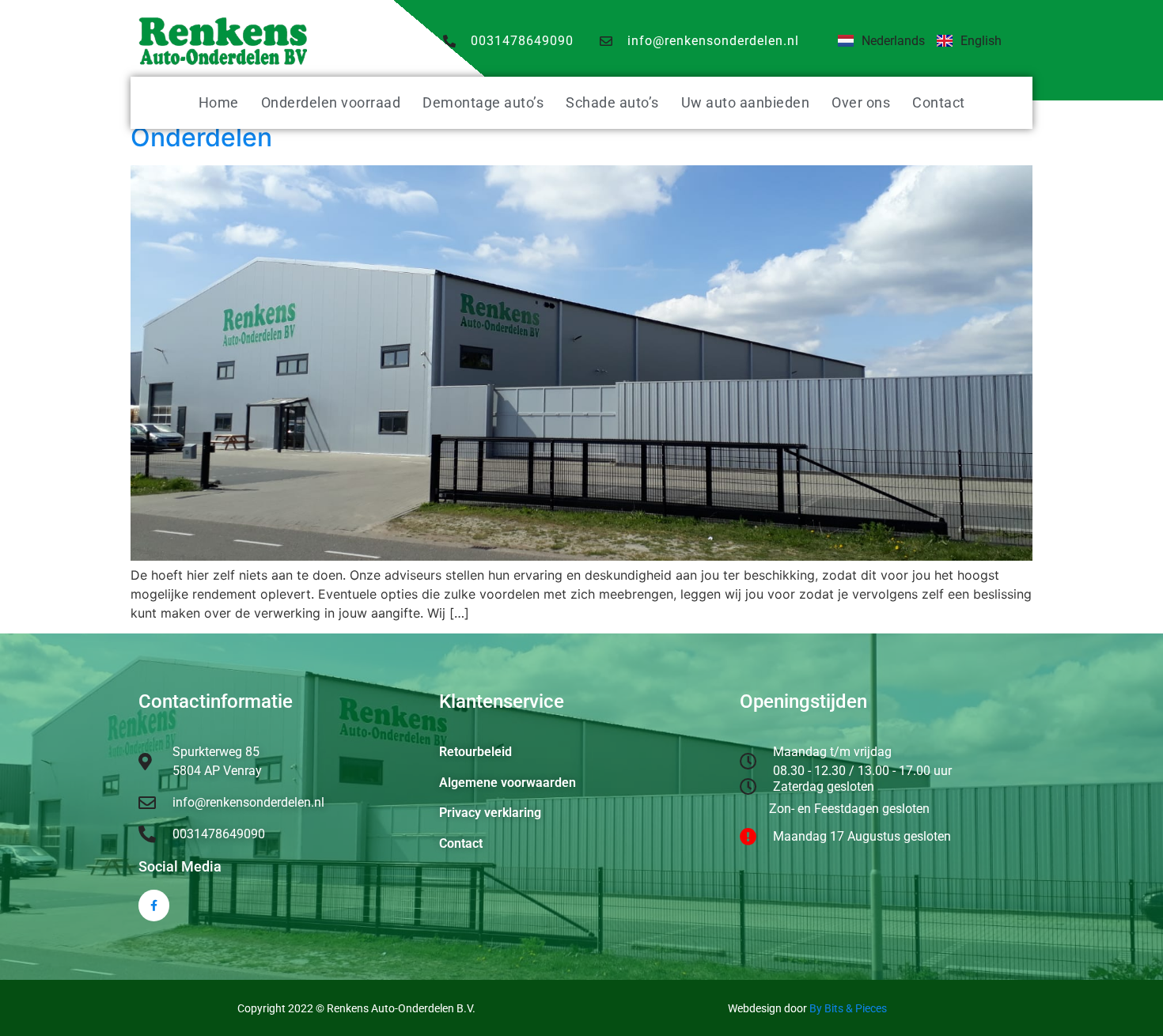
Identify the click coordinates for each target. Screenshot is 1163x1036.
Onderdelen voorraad (331, 102)
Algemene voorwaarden (507, 782)
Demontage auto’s (483, 102)
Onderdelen (201, 137)
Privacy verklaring (490, 812)
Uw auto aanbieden (745, 102)
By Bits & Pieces (848, 1008)
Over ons (861, 102)
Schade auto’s (612, 102)
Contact (938, 102)
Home (219, 102)
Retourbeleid (475, 751)
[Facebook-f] (153, 905)
